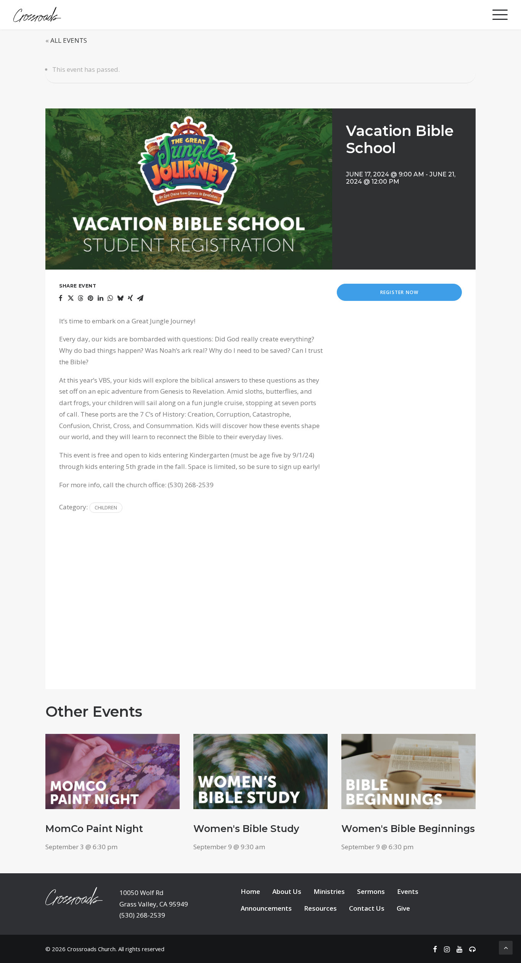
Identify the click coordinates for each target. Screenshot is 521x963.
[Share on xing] (130, 298)
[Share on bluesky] (120, 298)
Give (403, 908)
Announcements (266, 908)
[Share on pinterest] (90, 298)
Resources (320, 908)
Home (250, 891)
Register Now (399, 292)
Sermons (371, 891)
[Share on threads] (80, 298)
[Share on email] (140, 298)
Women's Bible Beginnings (408, 828)
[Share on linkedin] (100, 298)
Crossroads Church (91, 949)
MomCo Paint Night (94, 828)
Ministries (329, 891)
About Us (286, 891)
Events (407, 891)
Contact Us (366, 908)
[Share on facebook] (60, 298)
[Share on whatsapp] (110, 298)
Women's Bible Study (246, 828)
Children (106, 507)
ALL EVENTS (68, 40)
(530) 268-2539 (142, 915)
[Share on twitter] (70, 298)
